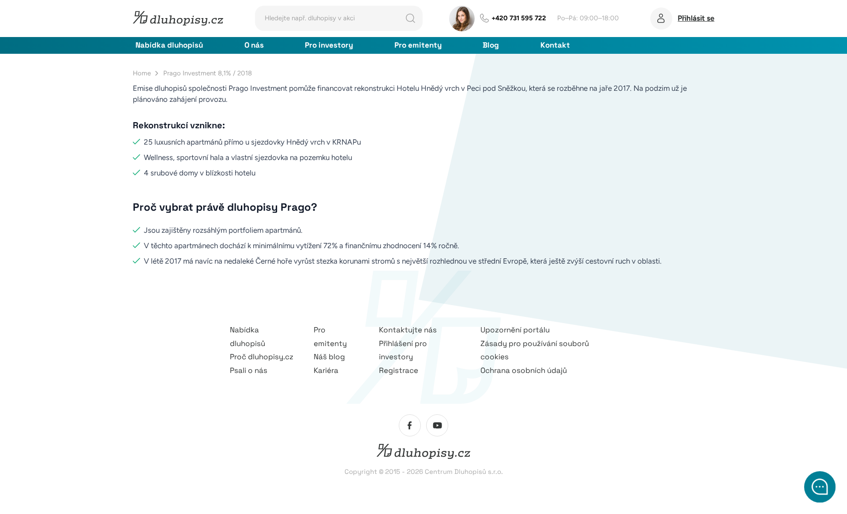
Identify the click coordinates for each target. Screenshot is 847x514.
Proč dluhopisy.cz (261, 356)
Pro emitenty (418, 45)
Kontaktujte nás (408, 330)
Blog (491, 45)
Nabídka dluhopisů (169, 45)
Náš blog (329, 356)
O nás (254, 45)
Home (142, 73)
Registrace (398, 370)
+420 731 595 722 (518, 18)
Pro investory (329, 45)
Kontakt (555, 45)
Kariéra (326, 370)
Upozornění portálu (515, 330)
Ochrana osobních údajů (523, 370)
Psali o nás (248, 370)
